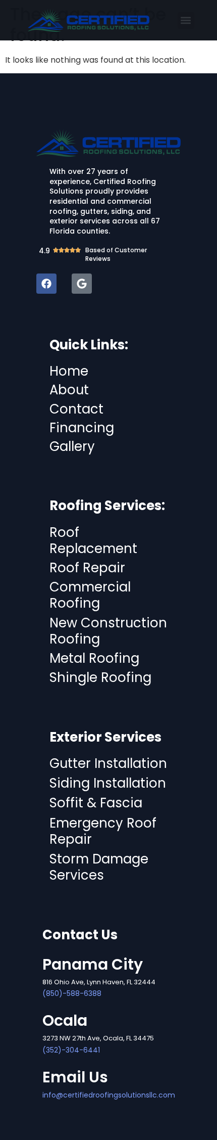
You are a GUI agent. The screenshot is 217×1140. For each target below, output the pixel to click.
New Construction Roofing (108, 631)
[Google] (82, 283)
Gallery (72, 446)
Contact (76, 409)
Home (68, 371)
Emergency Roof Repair (102, 831)
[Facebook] (46, 283)
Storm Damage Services (98, 867)
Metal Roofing (94, 658)
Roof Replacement (93, 540)
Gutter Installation (108, 763)
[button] (186, 20)
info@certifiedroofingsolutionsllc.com (108, 1095)
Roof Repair (87, 568)
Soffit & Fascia (95, 803)
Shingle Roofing (100, 677)
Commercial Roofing (90, 595)
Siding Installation (107, 783)
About (69, 390)
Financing (81, 428)
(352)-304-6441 (71, 1050)
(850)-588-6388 (71, 993)
